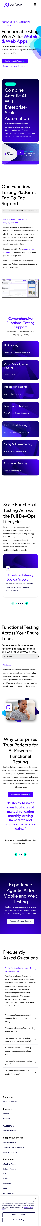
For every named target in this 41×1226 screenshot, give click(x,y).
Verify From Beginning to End (15, 432)
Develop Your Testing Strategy (16, 352)
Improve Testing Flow (12, 394)
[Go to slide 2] (18, 603)
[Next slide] (25, 854)
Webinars (7, 1184)
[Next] (26, 603)
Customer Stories (10, 1130)
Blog (5, 1188)
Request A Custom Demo (19, 921)
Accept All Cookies (19, 1214)
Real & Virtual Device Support (15, 413)
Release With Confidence (14, 451)
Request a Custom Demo (13, 66)
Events (5, 1179)
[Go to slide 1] (16, 603)
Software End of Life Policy (13, 1147)
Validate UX (8, 375)
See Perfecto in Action (14, 61)
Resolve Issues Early (12, 471)
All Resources (8, 1193)
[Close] (35, 1199)
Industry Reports (9, 1169)
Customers (8, 1125)
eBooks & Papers (9, 1164)
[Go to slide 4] (22, 603)
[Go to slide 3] (20, 603)
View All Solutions (10, 1102)
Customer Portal (9, 1142)
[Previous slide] (16, 854)
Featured (6, 1118)
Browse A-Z (7, 1114)
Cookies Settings (19, 1220)
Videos (5, 1174)
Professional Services (11, 1152)
